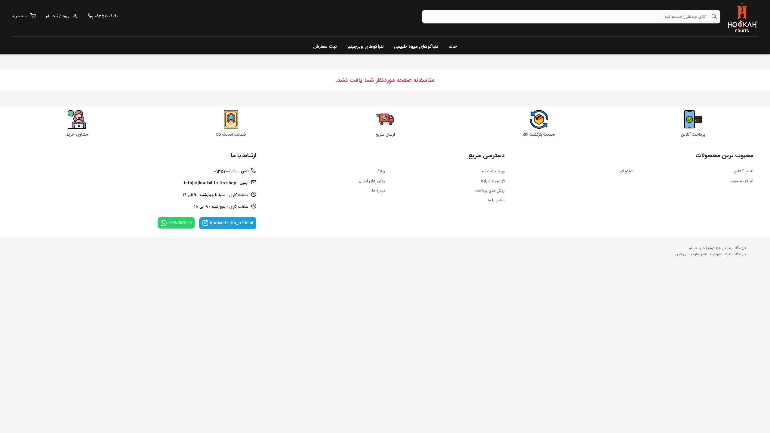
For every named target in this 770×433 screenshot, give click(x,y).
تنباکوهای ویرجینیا (365, 47)
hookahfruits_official (231, 223)
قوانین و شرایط (493, 181)
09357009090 (180, 222)
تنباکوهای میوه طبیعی (416, 47)
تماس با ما (496, 200)
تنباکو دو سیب (741, 181)
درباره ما (378, 190)
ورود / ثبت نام (493, 171)
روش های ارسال (372, 181)
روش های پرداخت (490, 190)
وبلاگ (380, 171)
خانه (452, 47)
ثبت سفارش (325, 47)
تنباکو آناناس (743, 171)
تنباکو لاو (627, 171)
